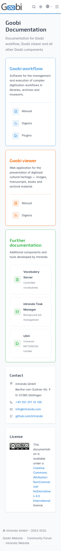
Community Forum (39, 538)
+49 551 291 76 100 (28, 402)
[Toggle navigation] (57, 6)
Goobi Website (13, 538)
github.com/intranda (29, 416)
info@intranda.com (28, 409)
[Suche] (33, 6)
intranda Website (17, 543)
